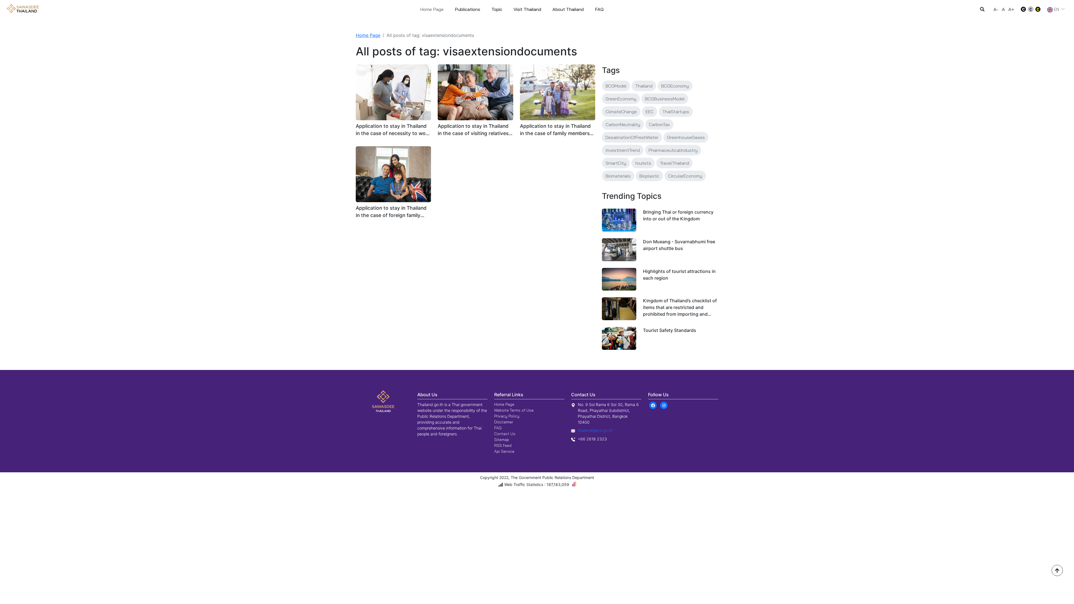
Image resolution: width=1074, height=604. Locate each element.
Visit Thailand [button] (527, 9)
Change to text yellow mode (1039, 9)
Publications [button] (467, 9)
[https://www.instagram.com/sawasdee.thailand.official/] (664, 405)
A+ (1011, 9)
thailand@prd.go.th (595, 430)
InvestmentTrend (623, 150)
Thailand (644, 86)
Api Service (504, 451)
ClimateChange (621, 111)
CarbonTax (659, 124)
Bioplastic (649, 176)
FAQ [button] (599, 9)
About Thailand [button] (568, 9)
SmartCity (616, 163)
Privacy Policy (506, 416)
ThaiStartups (675, 111)
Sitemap (501, 439)
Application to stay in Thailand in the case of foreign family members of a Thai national (391, 212)
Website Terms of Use (514, 410)
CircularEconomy (685, 176)
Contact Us (504, 433)
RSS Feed (503, 445)
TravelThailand (674, 163)
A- (995, 9)
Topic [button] (496, 9)
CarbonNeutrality (623, 124)
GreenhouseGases (686, 137)
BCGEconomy (675, 86)
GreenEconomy (621, 99)
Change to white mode (1021, 9)
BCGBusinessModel (665, 99)
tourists (643, 163)
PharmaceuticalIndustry (673, 150)
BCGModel (616, 86)
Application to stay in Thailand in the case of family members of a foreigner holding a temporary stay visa (555, 130)
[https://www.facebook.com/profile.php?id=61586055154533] (653, 405)
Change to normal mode (1030, 9)
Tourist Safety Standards (669, 330)
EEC (650, 111)
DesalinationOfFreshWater (632, 137)
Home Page (432, 9)
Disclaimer (503, 421)
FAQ (497, 427)
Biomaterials (618, 176)
